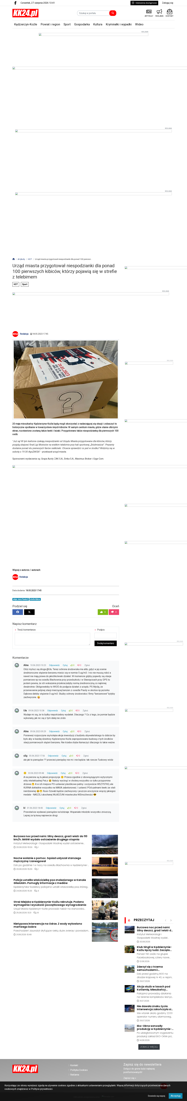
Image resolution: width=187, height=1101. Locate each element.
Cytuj (65, 665)
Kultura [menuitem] (97, 24)
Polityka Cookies (79, 1070)
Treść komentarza (26, 629)
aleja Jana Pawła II (20, 599)
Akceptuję (176, 1095)
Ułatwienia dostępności (146, 3)
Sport (24, 284)
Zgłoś (87, 665)
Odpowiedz (54, 665)
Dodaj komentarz (105, 643)
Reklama (74, 1074)
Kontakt (74, 1065)
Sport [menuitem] (67, 24)
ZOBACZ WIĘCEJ (149, 1047)
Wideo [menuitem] (139, 24)
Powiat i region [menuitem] (50, 24)
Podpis (101, 629)
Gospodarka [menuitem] (82, 24)
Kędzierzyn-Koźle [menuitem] (25, 24)
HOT (16, 284)
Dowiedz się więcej (156, 1096)
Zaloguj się (167, 2)
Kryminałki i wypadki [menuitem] (119, 24)
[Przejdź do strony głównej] (31, 13)
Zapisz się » (129, 1078)
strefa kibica (35, 599)
